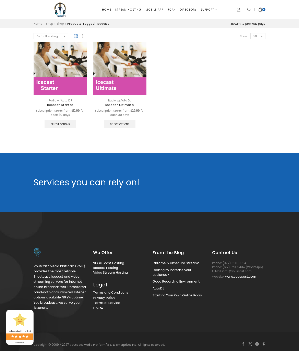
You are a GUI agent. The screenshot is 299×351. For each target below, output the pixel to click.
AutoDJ (158, 288)
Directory (188, 10)
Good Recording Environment (176, 281)
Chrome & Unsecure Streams (176, 263)
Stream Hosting (128, 10)
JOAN (171, 10)
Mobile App (154, 10)
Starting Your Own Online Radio (177, 295)
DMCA (98, 308)
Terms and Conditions (110, 292)
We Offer (103, 252)
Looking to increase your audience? (172, 272)
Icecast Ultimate (119, 105)
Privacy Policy (104, 297)
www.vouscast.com (240, 276)
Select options (60, 124)
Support (207, 10)
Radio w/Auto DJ (60, 100)
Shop (49, 24)
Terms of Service (106, 302)
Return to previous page (248, 24)
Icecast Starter (60, 105)
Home (106, 10)
